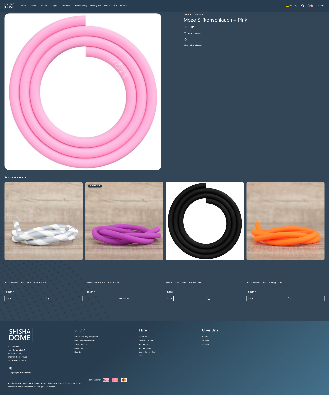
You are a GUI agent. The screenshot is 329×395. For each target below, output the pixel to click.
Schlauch (199, 14)
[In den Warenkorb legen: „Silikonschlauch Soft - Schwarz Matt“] (208, 298)
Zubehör (187, 14)
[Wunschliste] (296, 5)
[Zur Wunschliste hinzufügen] (185, 39)
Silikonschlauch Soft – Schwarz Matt (184, 282)
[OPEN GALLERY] (82, 91)
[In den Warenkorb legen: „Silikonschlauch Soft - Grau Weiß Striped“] (47, 298)
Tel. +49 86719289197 (17, 360)
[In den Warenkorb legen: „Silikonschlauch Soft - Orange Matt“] (289, 298)
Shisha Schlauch (196, 45)
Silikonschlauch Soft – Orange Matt (264, 282)
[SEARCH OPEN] (302, 5)
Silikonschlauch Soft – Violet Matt (102, 282)
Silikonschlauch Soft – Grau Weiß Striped (25, 282)
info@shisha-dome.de (18, 357)
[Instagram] (11, 368)
